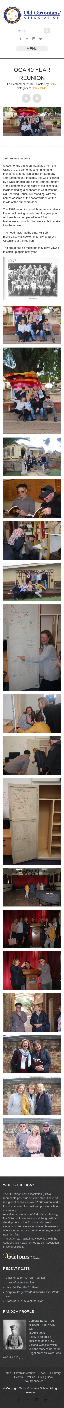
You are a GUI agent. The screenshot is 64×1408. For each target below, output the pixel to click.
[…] (21, 1357)
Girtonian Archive (24, 1373)
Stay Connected (33, 1381)
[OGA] (32, 23)
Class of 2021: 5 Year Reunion (24, 1301)
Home (7, 1373)
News (35, 88)
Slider (43, 88)
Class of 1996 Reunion (20, 1282)
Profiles (30, 1377)
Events (18, 1377)
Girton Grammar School (33, 1388)
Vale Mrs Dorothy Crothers (22, 1287)
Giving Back (45, 1377)
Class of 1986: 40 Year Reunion (25, 1277)
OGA (53, 84)
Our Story (55, 1373)
